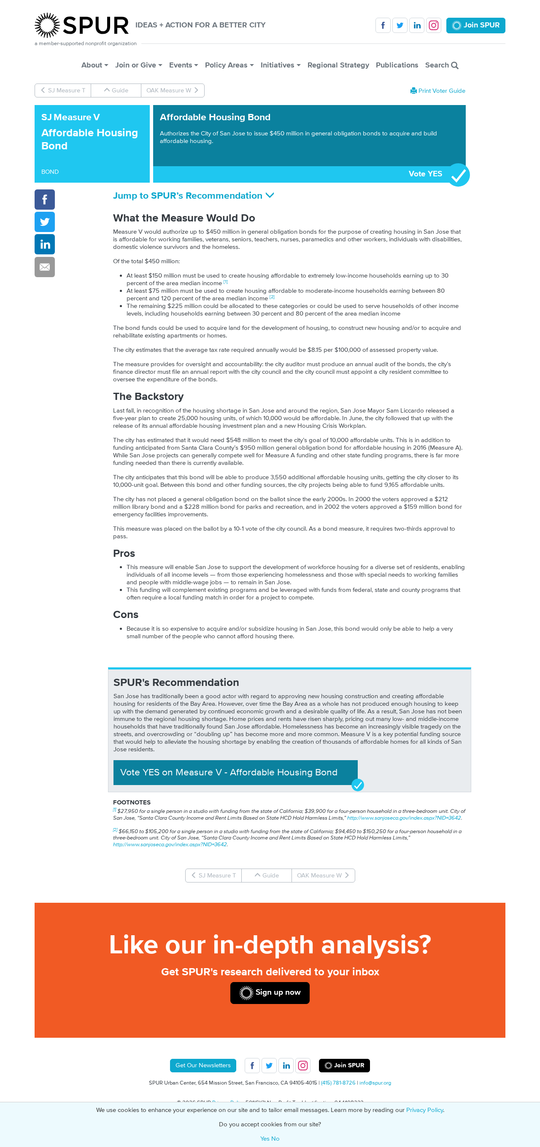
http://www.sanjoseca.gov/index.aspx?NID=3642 (404, 818)
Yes (265, 1139)
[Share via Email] (45, 267)
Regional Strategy (338, 65)
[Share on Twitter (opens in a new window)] (45, 222)
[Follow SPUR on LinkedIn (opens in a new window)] (416, 25)
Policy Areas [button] (226, 65)
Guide (119, 90)
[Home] (85, 25)
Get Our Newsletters (203, 1065)
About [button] (91, 65)
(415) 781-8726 (338, 1083)
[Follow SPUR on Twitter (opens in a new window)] (400, 25)
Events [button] (180, 65)
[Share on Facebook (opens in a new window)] (45, 199)
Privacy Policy (424, 1110)
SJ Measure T (66, 90)
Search (438, 65)
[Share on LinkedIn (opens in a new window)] (45, 244)
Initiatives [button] (277, 65)
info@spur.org (375, 1083)
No (275, 1139)
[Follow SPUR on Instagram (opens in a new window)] (433, 25)
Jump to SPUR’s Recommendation (189, 196)
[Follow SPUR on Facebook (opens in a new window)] (383, 25)
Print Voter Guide (441, 91)
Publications (397, 65)
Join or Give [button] (135, 65)
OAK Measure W (169, 90)
